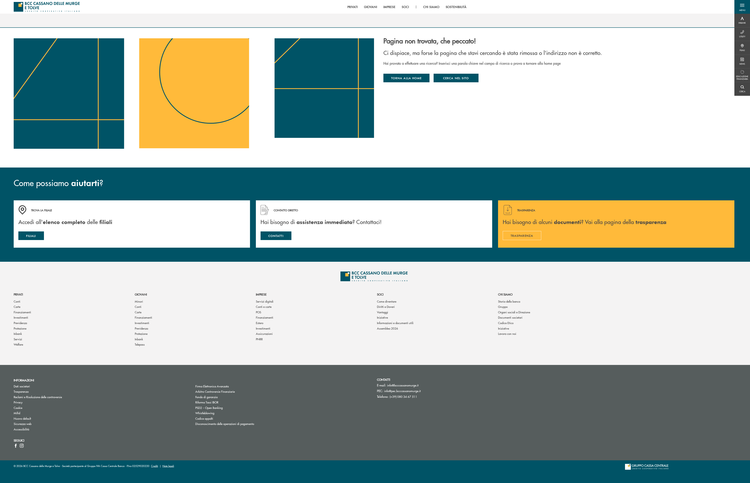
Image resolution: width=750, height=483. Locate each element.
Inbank (18, 334)
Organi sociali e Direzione (514, 312)
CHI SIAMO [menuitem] (431, 7)
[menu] (407, 7)
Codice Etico (505, 323)
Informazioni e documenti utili (395, 323)
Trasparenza (21, 391)
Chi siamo (505, 294)
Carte (17, 307)
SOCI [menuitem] (405, 7)
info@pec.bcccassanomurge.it (402, 391)
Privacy (18, 402)
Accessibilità (21, 429)
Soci (380, 294)
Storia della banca (509, 301)
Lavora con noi (507, 334)
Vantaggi (382, 312)
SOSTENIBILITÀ (456, 7)
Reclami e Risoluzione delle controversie (38, 397)
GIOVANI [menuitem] (370, 7)
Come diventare (386, 301)
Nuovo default (22, 418)
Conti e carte (263, 307)
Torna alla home (406, 78)
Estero (259, 323)
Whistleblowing (204, 413)
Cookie (18, 408)
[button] (742, 7)
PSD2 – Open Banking (223, 408)
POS (258, 312)
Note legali (168, 466)
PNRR (259, 339)
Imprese (261, 294)
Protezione (20, 328)
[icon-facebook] (16, 446)
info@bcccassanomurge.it (403, 385)
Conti (17, 301)
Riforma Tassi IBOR (221, 402)
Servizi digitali (264, 301)
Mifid (17, 413)
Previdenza (20, 323)
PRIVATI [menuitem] (352, 7)
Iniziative (382, 317)
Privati (18, 294)
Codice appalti (204, 418)
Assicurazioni (264, 334)
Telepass (140, 344)
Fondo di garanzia (221, 397)
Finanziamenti (22, 312)
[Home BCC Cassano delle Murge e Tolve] (47, 7)
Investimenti (21, 317)
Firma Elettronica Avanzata (212, 386)
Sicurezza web (22, 424)
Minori (139, 301)
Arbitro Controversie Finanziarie (229, 391)
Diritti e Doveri (386, 307)
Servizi (18, 339)
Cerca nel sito (456, 78)
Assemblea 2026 (387, 328)
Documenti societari (510, 317)
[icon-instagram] (22, 446)
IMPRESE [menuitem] (389, 7)
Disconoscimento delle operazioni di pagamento (224, 424)
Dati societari (22, 386)
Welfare (18, 344)
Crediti (154, 466)
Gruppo (503, 307)
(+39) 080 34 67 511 (403, 396)
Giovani (141, 294)
